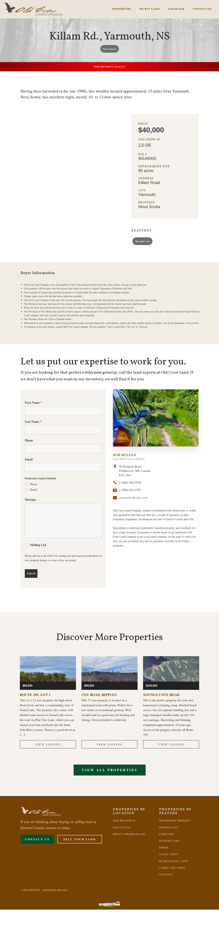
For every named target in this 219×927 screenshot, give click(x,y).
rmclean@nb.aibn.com (133, 497)
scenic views (168, 854)
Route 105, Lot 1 (35, 695)
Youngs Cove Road (161, 695)
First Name (33, 402)
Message (30, 499)
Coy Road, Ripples (99, 695)
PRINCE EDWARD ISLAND (129, 834)
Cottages (166, 874)
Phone (29, 440)
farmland (166, 834)
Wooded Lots (142, 241)
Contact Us (201, 9)
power (163, 847)
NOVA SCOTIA (122, 827)
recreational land (173, 861)
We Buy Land (149, 9)
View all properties (109, 769)
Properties (121, 9)
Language (176, 9)
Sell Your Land (79, 839)
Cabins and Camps (172, 867)
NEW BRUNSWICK (124, 820)
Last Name (33, 421)
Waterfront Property (175, 820)
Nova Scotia (109, 49)
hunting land (169, 840)
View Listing (48, 744)
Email (29, 459)
